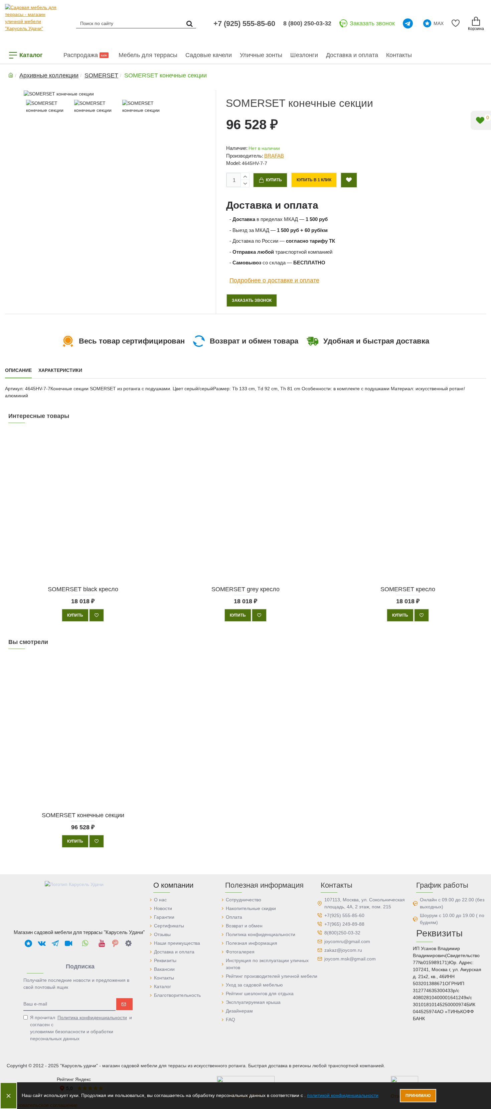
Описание (18, 370)
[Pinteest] (115, 943)
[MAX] (28, 943)
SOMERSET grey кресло (245, 589)
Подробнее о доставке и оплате (274, 280)
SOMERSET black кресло (83, 589)
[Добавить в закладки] (348, 180)
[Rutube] (68, 943)
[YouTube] (102, 943)
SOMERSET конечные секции (83, 815)
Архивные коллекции (48, 75)
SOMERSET (101, 75)
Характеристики (60, 370)
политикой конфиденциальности (342, 1095)
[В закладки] (96, 615)
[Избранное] (457, 23)
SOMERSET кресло (408, 589)
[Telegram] (409, 23)
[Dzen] (129, 943)
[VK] (42, 943)
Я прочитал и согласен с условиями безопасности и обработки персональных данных (81, 1028)
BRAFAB (274, 156)
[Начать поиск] (189, 23)
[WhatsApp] (85, 943)
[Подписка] (124, 1004)
